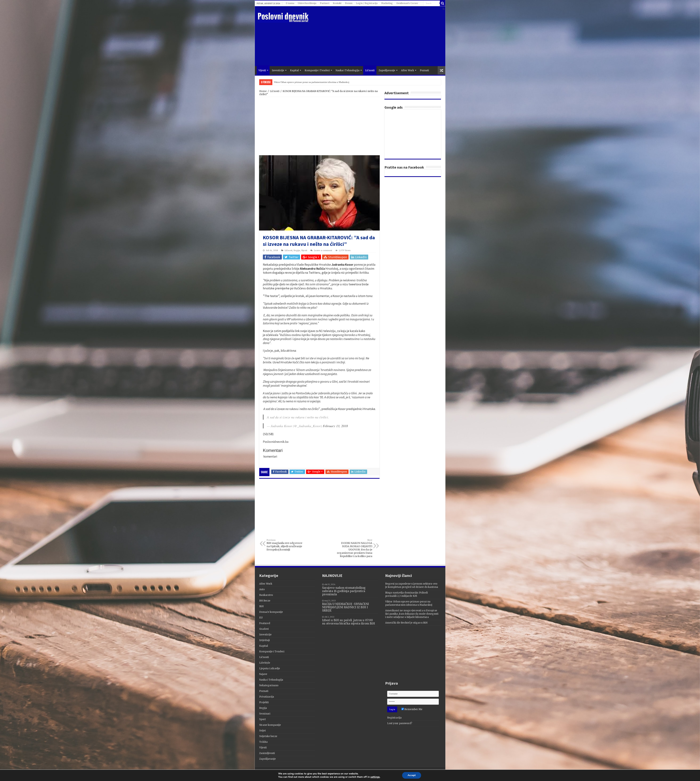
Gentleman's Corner (407, 3)
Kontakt (337, 3)
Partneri (324, 3)
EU (261, 617)
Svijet (262, 730)
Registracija (394, 717)
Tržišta (263, 741)
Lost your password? (399, 723)
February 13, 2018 (335, 426)
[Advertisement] (376, 37)
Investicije (278, 70)
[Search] (442, 3)
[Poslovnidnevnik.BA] (283, 17)
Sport (262, 719)
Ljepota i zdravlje (269, 668)
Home (263, 91)
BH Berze (264, 600)
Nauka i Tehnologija (347, 70)
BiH (261, 606)
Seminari (264, 713)
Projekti (264, 702)
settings (375, 777)
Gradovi (264, 628)
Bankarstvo (266, 595)
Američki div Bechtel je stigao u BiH (292, 82)
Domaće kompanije (271, 612)
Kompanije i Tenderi (317, 70)
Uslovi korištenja (307, 3)
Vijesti (262, 70)
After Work (407, 70)
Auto (262, 589)
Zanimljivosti (267, 753)
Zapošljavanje (387, 70)
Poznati (424, 70)
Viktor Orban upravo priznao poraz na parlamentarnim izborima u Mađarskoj (408, 603)
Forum (348, 3)
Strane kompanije (270, 725)
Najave (263, 674)
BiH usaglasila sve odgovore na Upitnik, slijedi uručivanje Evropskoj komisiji (284, 545)
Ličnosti (370, 70)
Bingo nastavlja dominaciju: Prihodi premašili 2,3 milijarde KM (406, 594)
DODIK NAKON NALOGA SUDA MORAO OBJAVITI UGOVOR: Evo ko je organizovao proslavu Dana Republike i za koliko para (354, 548)
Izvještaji (264, 640)
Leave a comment (323, 250)
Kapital (294, 70)
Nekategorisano (268, 685)
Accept (412, 775)
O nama (290, 3)
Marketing (387, 3)
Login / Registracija (367, 3)
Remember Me (413, 709)
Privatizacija (266, 696)
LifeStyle (264, 662)
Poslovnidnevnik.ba (275, 442)
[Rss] (443, 9)
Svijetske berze (268, 736)
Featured (264, 623)
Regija (296, 250)
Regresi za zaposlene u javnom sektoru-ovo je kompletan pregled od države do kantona (411, 585)
